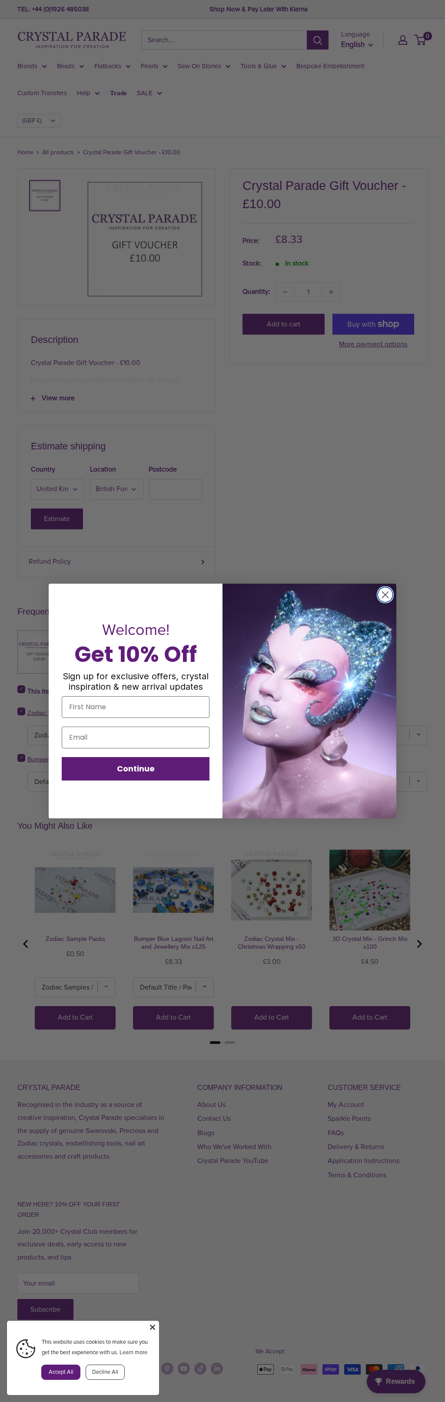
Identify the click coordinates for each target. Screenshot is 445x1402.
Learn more (133, 1352)
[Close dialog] (385, 594)
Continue (136, 768)
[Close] (152, 1327)
